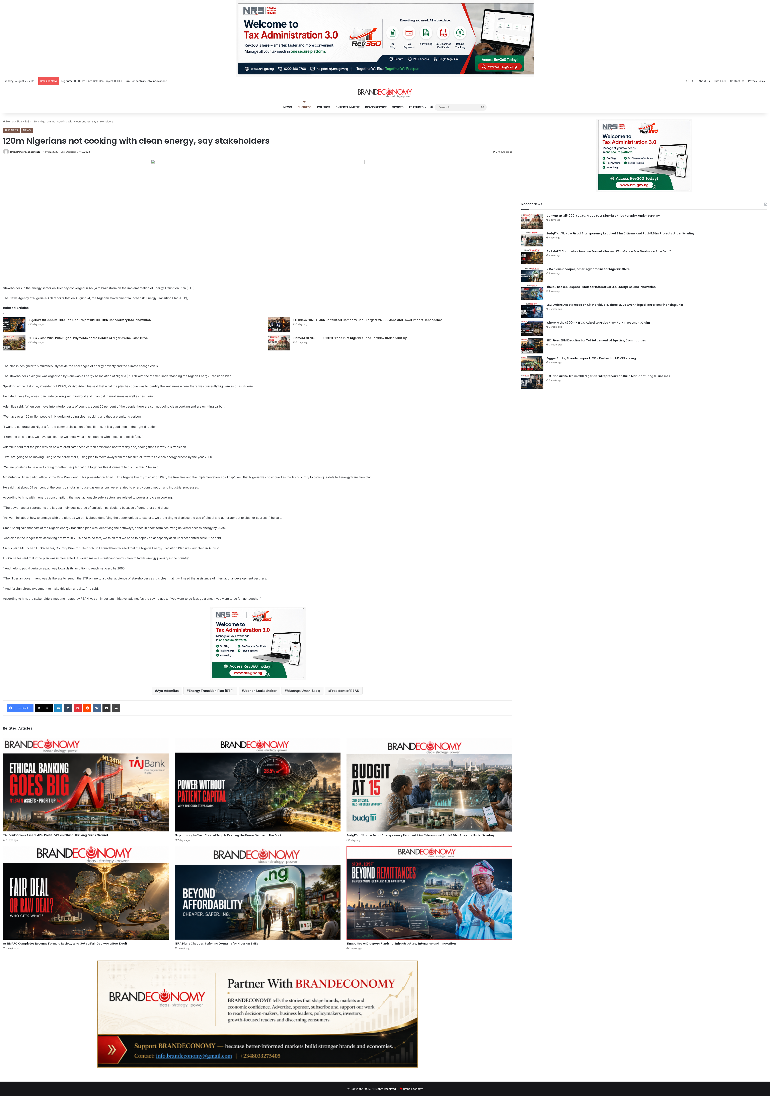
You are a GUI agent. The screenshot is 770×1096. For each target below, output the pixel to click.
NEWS (287, 107)
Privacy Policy (756, 81)
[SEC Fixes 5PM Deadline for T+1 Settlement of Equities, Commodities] (532, 345)
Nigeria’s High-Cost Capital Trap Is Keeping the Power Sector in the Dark (228, 835)
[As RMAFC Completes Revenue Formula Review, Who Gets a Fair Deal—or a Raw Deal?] (86, 893)
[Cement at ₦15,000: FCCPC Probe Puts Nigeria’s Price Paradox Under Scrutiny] (279, 342)
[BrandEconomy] (385, 93)
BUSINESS (304, 107)
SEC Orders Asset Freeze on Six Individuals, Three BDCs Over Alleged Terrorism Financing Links (615, 305)
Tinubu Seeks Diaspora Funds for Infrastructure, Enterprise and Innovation (401, 944)
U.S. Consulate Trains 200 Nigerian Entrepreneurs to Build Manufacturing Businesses (608, 376)
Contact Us (737, 81)
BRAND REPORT (376, 107)
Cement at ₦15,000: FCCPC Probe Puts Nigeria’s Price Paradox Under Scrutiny (350, 338)
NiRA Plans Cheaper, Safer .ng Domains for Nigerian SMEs (216, 944)
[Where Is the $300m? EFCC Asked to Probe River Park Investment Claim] (532, 328)
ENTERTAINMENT (348, 107)
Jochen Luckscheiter (260, 691)
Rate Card (720, 81)
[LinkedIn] (58, 708)
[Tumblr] (68, 708)
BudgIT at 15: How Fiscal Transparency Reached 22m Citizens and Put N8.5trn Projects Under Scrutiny (420, 835)
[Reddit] (87, 708)
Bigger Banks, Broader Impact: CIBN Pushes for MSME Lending (591, 358)
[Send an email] (38, 151)
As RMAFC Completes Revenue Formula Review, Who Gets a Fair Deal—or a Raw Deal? (65, 944)
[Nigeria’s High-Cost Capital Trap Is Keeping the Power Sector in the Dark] (258, 785)
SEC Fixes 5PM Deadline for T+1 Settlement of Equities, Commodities (596, 340)
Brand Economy (413, 1088)
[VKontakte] (97, 708)
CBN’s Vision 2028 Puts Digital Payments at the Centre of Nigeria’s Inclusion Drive (88, 338)
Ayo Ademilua (168, 691)
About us (704, 81)
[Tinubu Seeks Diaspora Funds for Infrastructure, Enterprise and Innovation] (429, 893)
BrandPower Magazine (23, 151)
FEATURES (416, 107)
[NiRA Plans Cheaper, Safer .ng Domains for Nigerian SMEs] (258, 893)
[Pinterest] (78, 708)
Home (9, 121)
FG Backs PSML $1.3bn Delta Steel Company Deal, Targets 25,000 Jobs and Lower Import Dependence (368, 320)
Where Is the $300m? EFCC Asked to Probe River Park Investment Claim (598, 323)
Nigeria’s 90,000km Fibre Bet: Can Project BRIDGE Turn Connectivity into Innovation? (90, 320)
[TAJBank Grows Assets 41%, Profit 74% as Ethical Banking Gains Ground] (86, 784)
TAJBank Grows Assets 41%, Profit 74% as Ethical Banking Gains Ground (55, 835)
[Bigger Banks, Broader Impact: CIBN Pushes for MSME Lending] (532, 363)
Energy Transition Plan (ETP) (211, 691)
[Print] (116, 708)
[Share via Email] (106, 708)
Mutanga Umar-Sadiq (303, 691)
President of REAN (344, 691)
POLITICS (323, 107)
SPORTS (397, 107)
